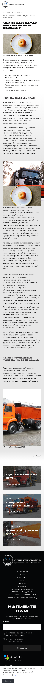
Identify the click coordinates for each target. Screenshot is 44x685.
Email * (6, 622)
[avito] (6, 657)
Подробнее (19, 676)
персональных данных (14, 641)
